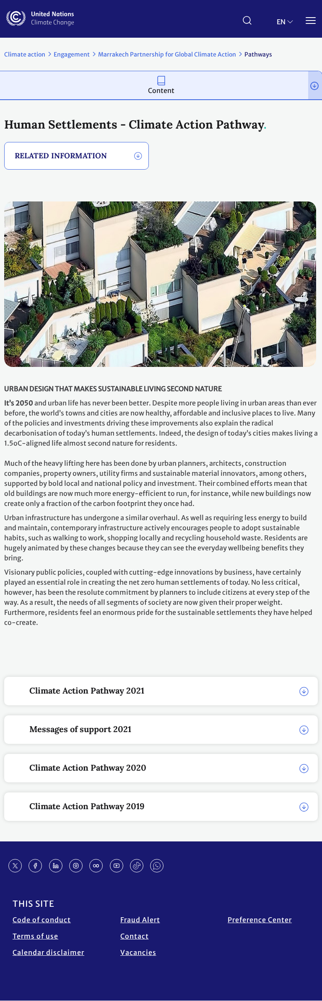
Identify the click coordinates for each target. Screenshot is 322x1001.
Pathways (258, 54)
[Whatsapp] (157, 865)
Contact (134, 936)
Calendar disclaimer (48, 952)
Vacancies (138, 952)
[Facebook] (35, 865)
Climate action (24, 54)
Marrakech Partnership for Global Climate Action (167, 54)
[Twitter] (15, 865)
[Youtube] (116, 865)
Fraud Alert (140, 920)
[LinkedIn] (55, 865)
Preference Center (260, 920)
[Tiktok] (136, 865)
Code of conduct (42, 920)
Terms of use (35, 936)
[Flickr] (96, 865)
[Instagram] (76, 865)
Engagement (72, 54)
